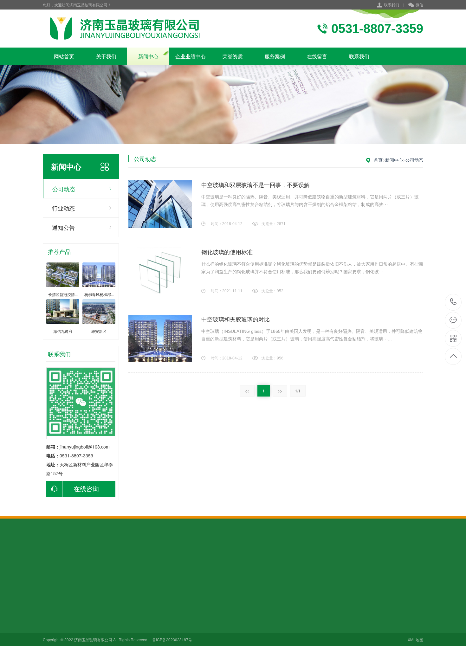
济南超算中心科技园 (151, 626)
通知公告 (63, 227)
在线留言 (317, 56)
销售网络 (52, 626)
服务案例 (275, 56)
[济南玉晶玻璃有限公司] (124, 28)
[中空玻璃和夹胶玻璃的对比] (160, 338)
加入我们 (52, 617)
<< (247, 390)
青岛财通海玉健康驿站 (151, 637)
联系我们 (391, 4)
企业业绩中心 (190, 56)
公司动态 (63, 188)
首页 (378, 160)
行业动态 (63, 208)
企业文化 (52, 608)
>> (280, 390)
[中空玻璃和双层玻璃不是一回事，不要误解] (160, 204)
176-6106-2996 (453, 302)
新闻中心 (148, 56)
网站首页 (64, 56)
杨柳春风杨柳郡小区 (151, 653)
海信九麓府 (142, 617)
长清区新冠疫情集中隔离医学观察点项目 (151, 646)
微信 (419, 4)
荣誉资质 (233, 56)
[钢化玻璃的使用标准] (160, 271)
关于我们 (106, 56)
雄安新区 (140, 608)
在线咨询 (86, 488)
